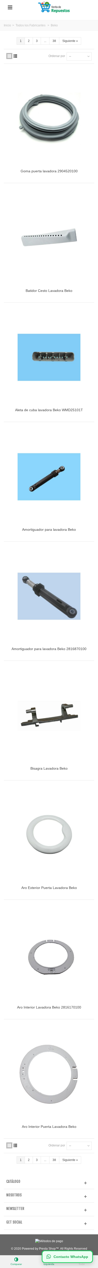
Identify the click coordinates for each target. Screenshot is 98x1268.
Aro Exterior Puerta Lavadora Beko (49, 888)
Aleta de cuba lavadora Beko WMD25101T (49, 410)
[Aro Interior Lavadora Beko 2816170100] (49, 954)
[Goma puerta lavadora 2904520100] (49, 118)
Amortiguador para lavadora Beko (49, 529)
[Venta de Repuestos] (55, 7)
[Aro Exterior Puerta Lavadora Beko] (49, 835)
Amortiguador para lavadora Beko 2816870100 (49, 649)
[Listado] (15, 56)
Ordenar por (56, 56)
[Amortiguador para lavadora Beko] (49, 476)
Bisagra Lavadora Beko (49, 768)
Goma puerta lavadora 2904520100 (49, 171)
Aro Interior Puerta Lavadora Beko (49, 1127)
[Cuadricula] (9, 56)
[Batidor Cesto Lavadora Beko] (49, 238)
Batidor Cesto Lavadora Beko (49, 291)
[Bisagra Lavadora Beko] (49, 715)
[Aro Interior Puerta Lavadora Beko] (49, 1074)
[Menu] (10, 7)
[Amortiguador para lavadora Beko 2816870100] (49, 596)
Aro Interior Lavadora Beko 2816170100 (49, 1007)
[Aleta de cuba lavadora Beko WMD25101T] (49, 357)
